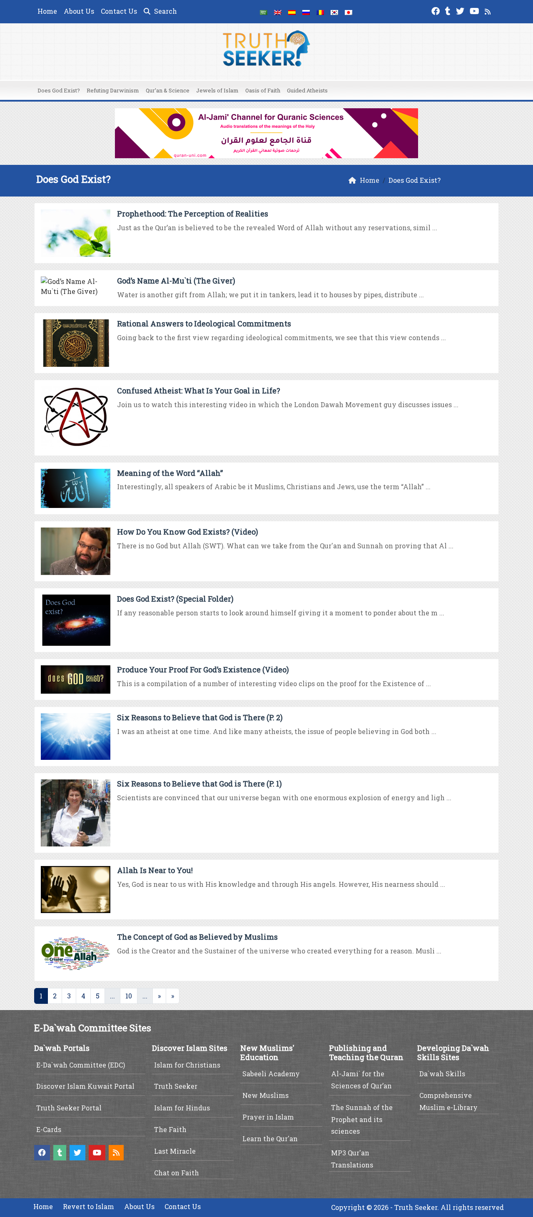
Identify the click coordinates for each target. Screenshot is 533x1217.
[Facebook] (436, 10)
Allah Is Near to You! (155, 870)
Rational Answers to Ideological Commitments (204, 324)
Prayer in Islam (268, 1116)
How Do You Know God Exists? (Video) (187, 532)
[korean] (334, 11)
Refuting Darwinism (113, 90)
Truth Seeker (175, 1086)
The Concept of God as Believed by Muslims (197, 937)
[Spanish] (292, 11)
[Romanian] (320, 11)
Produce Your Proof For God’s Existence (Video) (203, 669)
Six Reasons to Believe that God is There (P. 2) (200, 717)
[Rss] (489, 10)
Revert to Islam (88, 1206)
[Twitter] (461, 10)
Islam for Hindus (182, 1107)
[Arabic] (264, 11)
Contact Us (119, 11)
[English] (278, 11)
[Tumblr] (449, 10)
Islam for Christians (187, 1064)
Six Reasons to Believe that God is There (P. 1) (199, 784)
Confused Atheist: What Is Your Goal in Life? (198, 391)
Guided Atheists (307, 90)
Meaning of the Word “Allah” (170, 473)
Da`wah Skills (442, 1073)
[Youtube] (475, 10)
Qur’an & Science (167, 90)
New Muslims (265, 1095)
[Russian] (306, 11)
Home (47, 11)
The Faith (170, 1129)
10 (128, 995)
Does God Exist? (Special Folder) (175, 599)
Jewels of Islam (217, 90)
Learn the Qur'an (270, 1138)
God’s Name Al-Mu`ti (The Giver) (176, 281)
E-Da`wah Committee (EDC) (80, 1064)
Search (164, 11)
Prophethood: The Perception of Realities (192, 214)
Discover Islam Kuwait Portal (85, 1086)
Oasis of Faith (262, 90)
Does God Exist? (58, 90)
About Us (79, 11)
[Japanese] (348, 11)
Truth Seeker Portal (69, 1107)
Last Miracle (175, 1151)
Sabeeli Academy (271, 1073)
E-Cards (48, 1129)
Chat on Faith (176, 1172)
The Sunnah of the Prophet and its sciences (362, 1119)
